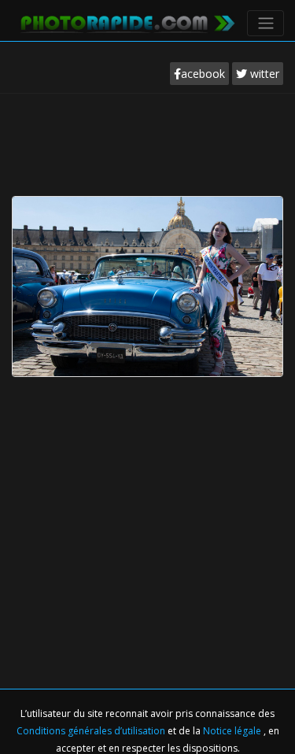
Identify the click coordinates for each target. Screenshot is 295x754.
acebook (203, 73)
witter (263, 73)
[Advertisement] (148, 141)
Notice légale (233, 730)
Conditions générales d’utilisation (92, 730)
